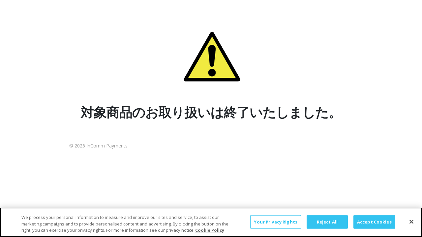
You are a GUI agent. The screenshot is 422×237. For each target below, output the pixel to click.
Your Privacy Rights (275, 221)
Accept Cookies (374, 221)
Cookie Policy (209, 230)
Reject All (327, 221)
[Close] (411, 221)
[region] (211, 222)
